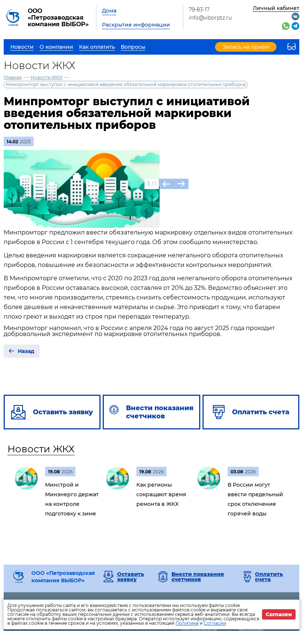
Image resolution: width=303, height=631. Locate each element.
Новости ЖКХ (46, 77)
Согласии (215, 623)
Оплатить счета (269, 577)
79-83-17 (199, 9)
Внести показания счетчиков (197, 577)
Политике (187, 623)
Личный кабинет (276, 8)
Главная (13, 77)
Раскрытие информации (136, 24)
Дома (109, 10)
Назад (26, 351)
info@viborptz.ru (210, 17)
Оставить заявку (130, 577)
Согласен (279, 614)
